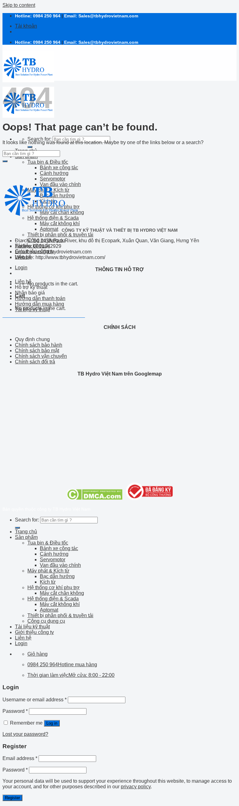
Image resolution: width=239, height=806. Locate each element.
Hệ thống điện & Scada (53, 598)
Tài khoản (26, 26)
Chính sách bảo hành (38, 345)
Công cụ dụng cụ (46, 621)
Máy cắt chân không (62, 593)
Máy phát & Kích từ (48, 570)
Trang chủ (26, 531)
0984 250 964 (46, 15)
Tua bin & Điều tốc (47, 162)
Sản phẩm (26, 537)
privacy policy (136, 786)
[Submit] (29, 147)
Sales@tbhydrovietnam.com (108, 15)
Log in (51, 723)
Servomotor (52, 559)
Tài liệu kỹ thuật (32, 309)
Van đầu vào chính (60, 565)
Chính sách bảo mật (37, 350)
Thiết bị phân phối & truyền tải (60, 234)
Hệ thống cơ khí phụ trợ (53, 587)
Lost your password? (25, 734)
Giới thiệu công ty (34, 632)
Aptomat (49, 229)
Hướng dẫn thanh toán (40, 298)
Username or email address (34, 699)
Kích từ (48, 582)
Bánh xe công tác (59, 167)
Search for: (39, 139)
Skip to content (18, 5)
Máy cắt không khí (60, 223)
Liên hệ (23, 281)
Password (15, 711)
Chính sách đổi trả (35, 361)
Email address (19, 758)
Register (12, 797)
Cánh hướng (54, 173)
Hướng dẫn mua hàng (39, 304)
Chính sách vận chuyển (41, 356)
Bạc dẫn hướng (57, 576)
